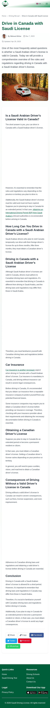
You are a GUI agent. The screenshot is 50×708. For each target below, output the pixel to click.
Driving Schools (33, 674)
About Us (30, 678)
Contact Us (31, 682)
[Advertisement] (25, 158)
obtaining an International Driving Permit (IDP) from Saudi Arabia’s (24, 213)
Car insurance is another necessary (20, 370)
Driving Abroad (14, 16)
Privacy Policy (8, 692)
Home (4, 16)
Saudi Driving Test (9, 678)
